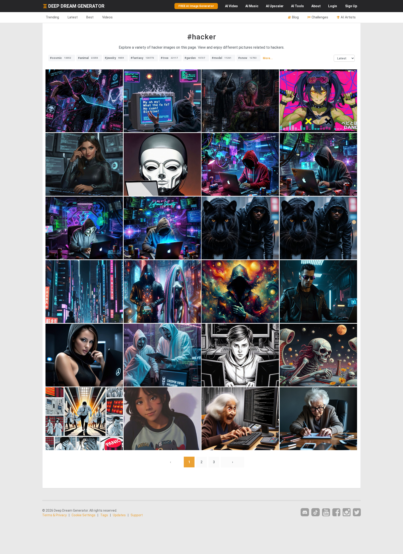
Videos (107, 17)
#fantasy (142, 58)
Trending (52, 17)
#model (221, 58)
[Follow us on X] (357, 512)
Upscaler (275, 6)
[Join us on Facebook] (336, 512)
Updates (119, 515)
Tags (104, 515)
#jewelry (114, 58)
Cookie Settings (83, 515)
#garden (194, 58)
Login (332, 6)
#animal (88, 58)
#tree (169, 58)
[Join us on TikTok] (315, 512)
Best (90, 17)
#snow (247, 58)
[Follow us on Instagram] (347, 512)
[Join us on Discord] (305, 512)
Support (137, 515)
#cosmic (60, 58)
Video (231, 6)
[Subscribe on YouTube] (326, 512)
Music (251, 6)
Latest (73, 17)
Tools (297, 6)
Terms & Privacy (54, 515)
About (316, 6)
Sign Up (351, 6)
